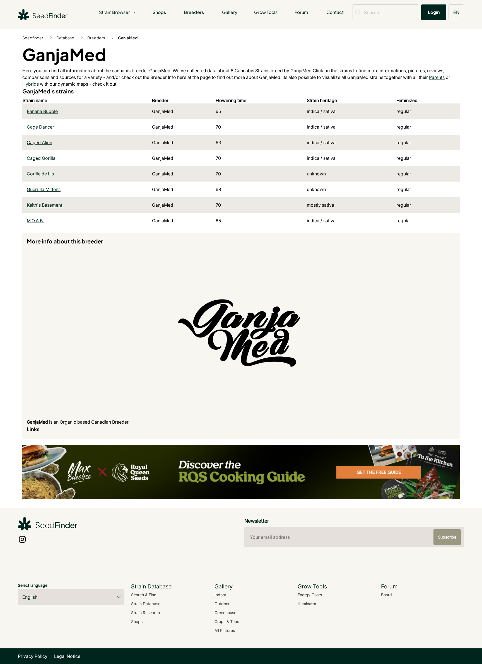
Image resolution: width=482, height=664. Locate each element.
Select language (32, 585)
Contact (335, 12)
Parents (437, 77)
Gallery (229, 12)
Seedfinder (32, 37)
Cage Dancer (40, 127)
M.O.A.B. (35, 220)
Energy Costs (310, 594)
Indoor (220, 594)
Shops (159, 12)
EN (456, 12)
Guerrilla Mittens (44, 189)
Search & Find (143, 594)
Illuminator (307, 603)
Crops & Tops (227, 621)
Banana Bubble (42, 111)
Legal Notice (67, 656)
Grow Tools (266, 12)
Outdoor (222, 603)
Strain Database (145, 603)
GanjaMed (128, 37)
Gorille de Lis (40, 174)
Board (386, 594)
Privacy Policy (32, 656)
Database (65, 37)
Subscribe (447, 537)
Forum (301, 12)
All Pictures (225, 630)
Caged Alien (39, 142)
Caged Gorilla (41, 158)
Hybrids (30, 84)
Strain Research (145, 612)
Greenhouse (225, 612)
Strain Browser (114, 12)
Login (434, 12)
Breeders (194, 12)
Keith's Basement (44, 205)
